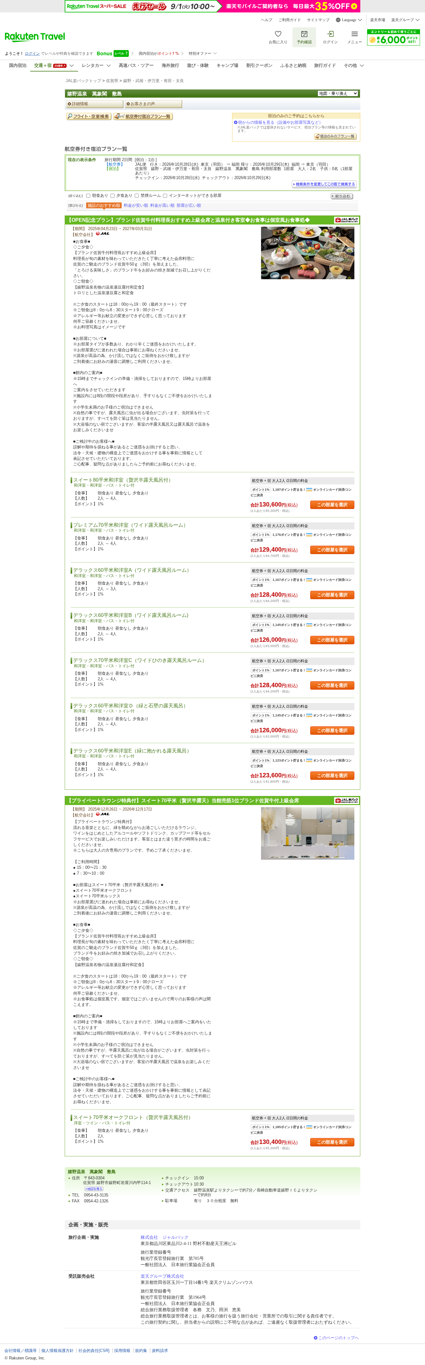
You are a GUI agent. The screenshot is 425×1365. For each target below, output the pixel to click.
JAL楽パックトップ (83, 80)
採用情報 (122, 1350)
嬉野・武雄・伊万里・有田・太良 (153, 80)
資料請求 (160, 1350)
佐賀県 (112, 80)
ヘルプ (266, 20)
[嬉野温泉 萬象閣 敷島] (94, 1189)
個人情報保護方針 (57, 1350)
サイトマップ (318, 20)
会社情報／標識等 (20, 1350)
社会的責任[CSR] (94, 1350)
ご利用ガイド (289, 20)
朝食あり (100, 195)
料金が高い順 (162, 205)
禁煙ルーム (151, 195)
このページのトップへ (338, 1337)
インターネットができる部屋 (195, 195)
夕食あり (124, 195)
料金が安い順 (136, 205)
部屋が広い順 (189, 205)
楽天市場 (377, 20)
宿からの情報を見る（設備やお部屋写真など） (280, 122)
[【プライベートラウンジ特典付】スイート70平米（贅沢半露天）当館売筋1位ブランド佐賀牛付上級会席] (307, 833)
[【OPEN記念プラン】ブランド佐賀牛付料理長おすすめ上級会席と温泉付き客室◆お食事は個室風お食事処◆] (307, 253)
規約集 (141, 1350)
